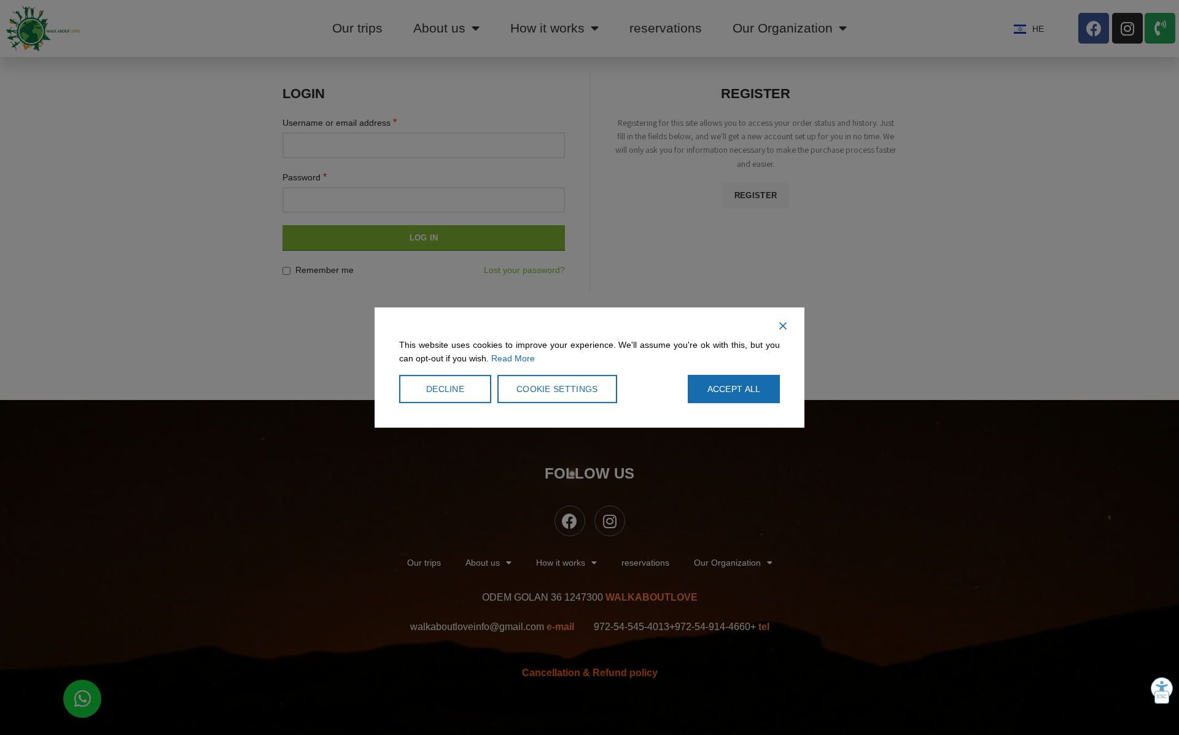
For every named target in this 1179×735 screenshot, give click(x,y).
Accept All (734, 389)
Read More (513, 359)
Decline (445, 389)
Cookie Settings (557, 389)
